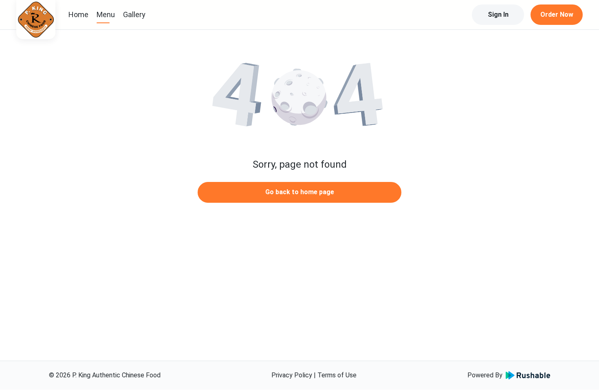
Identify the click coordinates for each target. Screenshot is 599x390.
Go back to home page (299, 192)
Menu (106, 14)
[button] (299, 97)
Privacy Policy (291, 375)
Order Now (556, 14)
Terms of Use (337, 375)
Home (78, 14)
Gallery (134, 14)
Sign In (498, 14)
